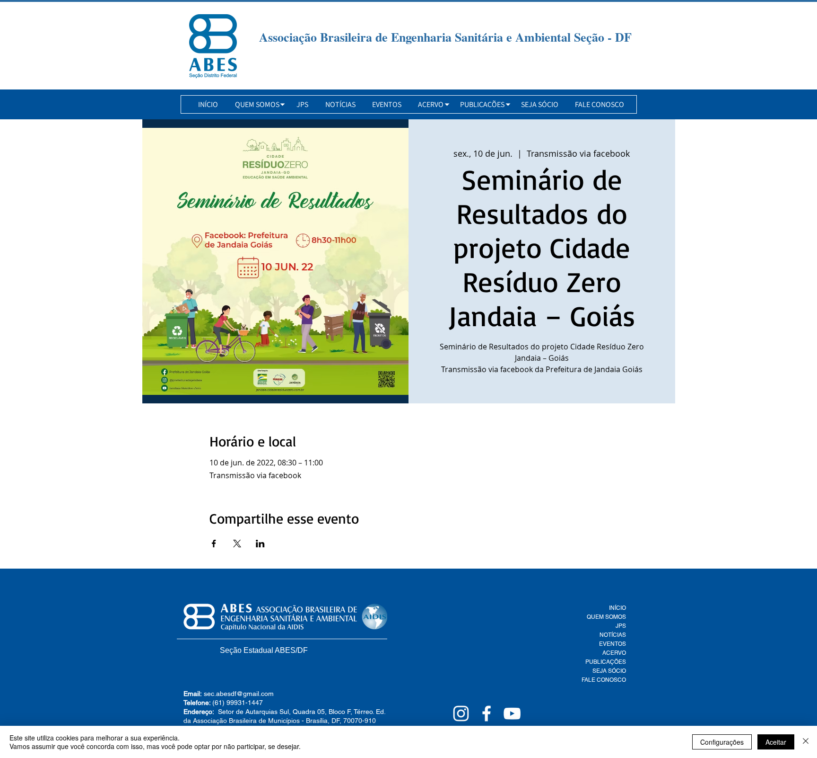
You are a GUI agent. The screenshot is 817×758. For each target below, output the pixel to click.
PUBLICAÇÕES (605, 662)
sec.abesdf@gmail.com (239, 693)
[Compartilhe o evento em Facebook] (213, 543)
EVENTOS (612, 644)
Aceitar (775, 742)
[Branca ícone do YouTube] (512, 713)
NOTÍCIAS (613, 635)
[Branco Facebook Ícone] (486, 713)
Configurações (722, 742)
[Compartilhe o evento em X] (237, 543)
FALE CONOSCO (604, 680)
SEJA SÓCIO (609, 671)
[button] (257, 104)
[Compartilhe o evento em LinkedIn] (260, 543)
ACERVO (614, 653)
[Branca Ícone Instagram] (461, 713)
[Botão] (213, 46)
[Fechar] (805, 741)
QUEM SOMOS (606, 617)
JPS (621, 626)
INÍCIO (617, 608)
